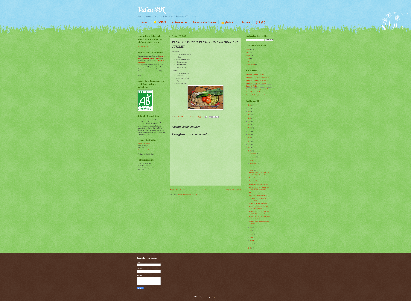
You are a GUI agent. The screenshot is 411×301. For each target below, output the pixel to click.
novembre (253, 157)
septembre (253, 163)
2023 (249, 111)
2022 (249, 115)
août (251, 167)
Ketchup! (252, 178)
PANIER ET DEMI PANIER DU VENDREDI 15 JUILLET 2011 (259, 212)
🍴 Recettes (244, 22)
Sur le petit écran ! (254, 181)
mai (251, 231)
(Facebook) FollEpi (251, 86)
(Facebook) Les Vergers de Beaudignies (257, 77)
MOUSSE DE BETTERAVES (258, 203)
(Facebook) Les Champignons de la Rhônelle (259, 89)
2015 (249, 138)
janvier (252, 244)
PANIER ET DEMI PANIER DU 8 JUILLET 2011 (259, 217)
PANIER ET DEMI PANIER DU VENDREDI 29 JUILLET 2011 (259, 174)
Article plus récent (177, 189)
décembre (253, 154)
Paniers (180, 120)
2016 (249, 134)
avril (251, 234)
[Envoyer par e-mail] (210, 117)
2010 (249, 248)
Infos (247, 52)
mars (251, 237)
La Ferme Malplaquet (144, 144)
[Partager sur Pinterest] (218, 117)
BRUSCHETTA (254, 192)
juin (251, 227)
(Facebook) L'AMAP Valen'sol (255, 74)
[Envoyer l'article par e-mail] (206, 117)
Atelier (248, 55)
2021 (249, 118)
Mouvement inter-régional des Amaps (257, 95)
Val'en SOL (151, 10)
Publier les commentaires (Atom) (188, 194)
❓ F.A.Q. (260, 22)
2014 (249, 141)
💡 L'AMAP (159, 22)
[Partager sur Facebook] (216, 117)
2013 (249, 144)
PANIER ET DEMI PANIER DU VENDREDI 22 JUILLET (259, 188)
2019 (249, 125)
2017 (249, 131)
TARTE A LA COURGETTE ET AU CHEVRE (260, 199)
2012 (249, 148)
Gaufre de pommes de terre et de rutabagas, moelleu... (258, 208)
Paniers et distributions (204, 22)
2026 (249, 105)
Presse (247, 61)
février (252, 240)
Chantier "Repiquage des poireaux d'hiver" (259, 222)
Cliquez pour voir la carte (145, 150)
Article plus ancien (233, 189)
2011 (249, 151)
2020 (249, 121)
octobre (252, 160)
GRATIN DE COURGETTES (258, 195)
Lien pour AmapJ (143, 46)
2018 (249, 128)
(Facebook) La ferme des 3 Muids (256, 83)
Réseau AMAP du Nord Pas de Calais (257, 92)
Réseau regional (250, 64)
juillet (252, 170)
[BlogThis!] (212, 117)
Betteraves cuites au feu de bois (258, 184)
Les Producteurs (179, 22)
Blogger (214, 297)
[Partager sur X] (214, 117)
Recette (248, 58)
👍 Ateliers (227, 22)
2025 (249, 108)
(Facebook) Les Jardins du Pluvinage (256, 80)
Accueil (144, 22)
